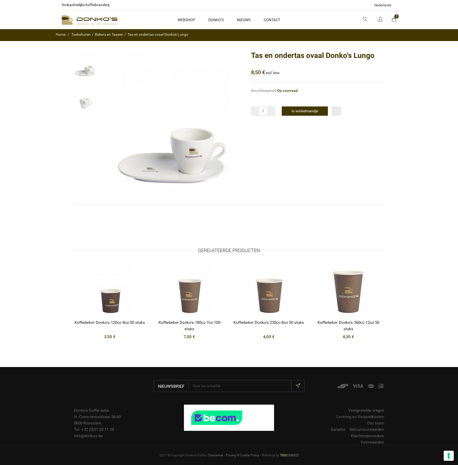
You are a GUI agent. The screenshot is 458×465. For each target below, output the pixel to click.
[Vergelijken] (336, 111)
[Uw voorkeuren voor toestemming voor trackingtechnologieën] (449, 456)
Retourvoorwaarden (367, 429)
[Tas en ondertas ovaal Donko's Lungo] (84, 65)
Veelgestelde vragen (366, 410)
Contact (272, 20)
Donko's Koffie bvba (91, 410)
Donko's (216, 20)
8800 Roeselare (87, 423)
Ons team (375, 423)
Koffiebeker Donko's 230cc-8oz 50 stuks (269, 322)
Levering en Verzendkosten (360, 416)
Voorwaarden (372, 442)
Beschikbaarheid (263, 91)
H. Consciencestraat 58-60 (97, 416)
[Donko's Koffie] (89, 20)
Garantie (338, 429)
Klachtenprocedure (367, 435)
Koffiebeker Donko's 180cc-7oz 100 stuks (189, 325)
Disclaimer (215, 455)
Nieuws (243, 20)
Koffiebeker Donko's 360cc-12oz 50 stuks (348, 325)
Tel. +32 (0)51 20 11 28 (94, 429)
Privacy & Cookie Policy (242, 455)
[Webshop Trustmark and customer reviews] (229, 417)
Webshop (186, 20)
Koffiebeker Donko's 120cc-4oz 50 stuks (109, 322)
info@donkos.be (88, 435)
